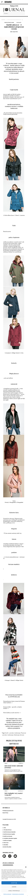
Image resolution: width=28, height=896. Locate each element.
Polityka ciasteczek (7, 894)
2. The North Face (7, 830)
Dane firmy (5, 813)
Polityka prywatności (8, 810)
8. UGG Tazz (5, 842)
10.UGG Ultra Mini (7, 847)
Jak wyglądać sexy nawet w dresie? (14, 794)
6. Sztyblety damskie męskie (10, 838)
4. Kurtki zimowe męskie (9, 834)
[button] (26, 867)
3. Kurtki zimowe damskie (9, 832)
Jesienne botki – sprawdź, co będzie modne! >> (12, 707)
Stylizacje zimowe (19, 735)
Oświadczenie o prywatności (18, 894)
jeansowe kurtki (14, 388)
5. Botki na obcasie (7, 836)
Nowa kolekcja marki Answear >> (12, 712)
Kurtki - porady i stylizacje (12, 733)
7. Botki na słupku (7, 840)
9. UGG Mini (5, 845)
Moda (6, 763)
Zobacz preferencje (14, 890)
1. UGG (4, 827)
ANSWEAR (3, 19)
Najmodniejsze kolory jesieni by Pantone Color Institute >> (14, 702)
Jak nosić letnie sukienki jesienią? (14, 767)
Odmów (14, 886)
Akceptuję (14, 883)
